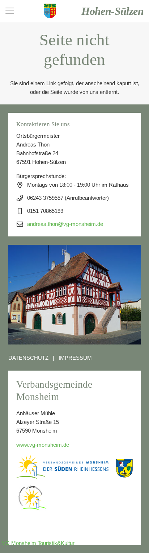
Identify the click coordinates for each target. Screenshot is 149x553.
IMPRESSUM (75, 358)
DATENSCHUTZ (28, 358)
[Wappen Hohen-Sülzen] (50, 11)
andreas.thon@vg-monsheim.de (65, 224)
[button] (9, 11)
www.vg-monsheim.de (42, 445)
